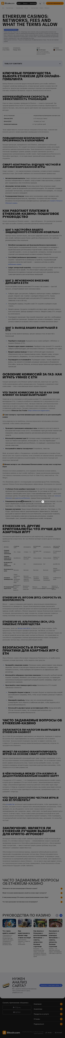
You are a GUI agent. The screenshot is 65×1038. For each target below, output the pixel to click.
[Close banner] (43, 502)
